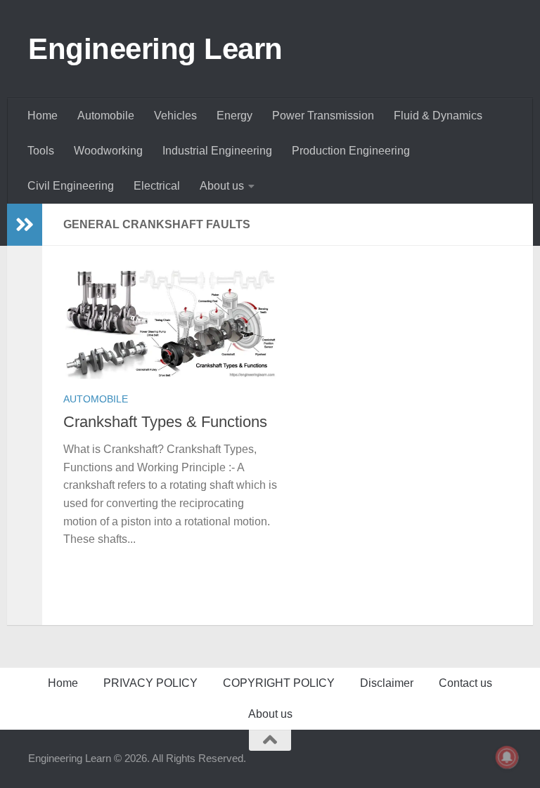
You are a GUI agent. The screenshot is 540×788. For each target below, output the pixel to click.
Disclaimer (386, 683)
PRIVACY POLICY (150, 683)
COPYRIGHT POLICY (279, 683)
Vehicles (175, 116)
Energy (234, 116)
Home (42, 116)
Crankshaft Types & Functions (165, 422)
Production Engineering (351, 151)
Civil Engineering (70, 186)
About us (222, 186)
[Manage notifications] (507, 757)
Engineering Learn (155, 48)
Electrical (157, 186)
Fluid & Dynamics (438, 116)
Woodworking (108, 151)
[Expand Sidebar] (24, 225)
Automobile (105, 116)
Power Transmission (323, 116)
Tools (40, 151)
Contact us (465, 683)
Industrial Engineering (217, 151)
